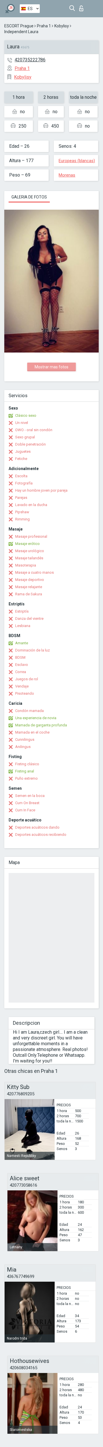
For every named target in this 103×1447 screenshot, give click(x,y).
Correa (20, 672)
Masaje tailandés (29, 558)
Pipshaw (22, 512)
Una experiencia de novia (35, 718)
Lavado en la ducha (31, 505)
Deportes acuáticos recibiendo (40, 834)
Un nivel (21, 423)
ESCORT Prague (18, 26)
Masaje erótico (27, 543)
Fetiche (21, 459)
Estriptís (22, 611)
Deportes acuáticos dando (37, 827)
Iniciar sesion (82, 6)
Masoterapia (25, 565)
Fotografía (24, 483)
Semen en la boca (30, 795)
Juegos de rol (26, 679)
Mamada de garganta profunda (41, 725)
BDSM (20, 657)
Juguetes (23, 451)
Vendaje (22, 686)
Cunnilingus (24, 739)
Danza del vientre (29, 618)
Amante (21, 643)
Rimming (22, 519)
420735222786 (30, 59)
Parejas (21, 497)
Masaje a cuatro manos (34, 572)
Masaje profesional (31, 536)
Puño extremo (26, 778)
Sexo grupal (25, 437)
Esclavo (21, 664)
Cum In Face (25, 810)
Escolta (21, 476)
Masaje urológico (29, 551)
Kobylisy (61, 26)
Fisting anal (24, 771)
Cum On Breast (27, 803)
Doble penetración (30, 444)
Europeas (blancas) (77, 160)
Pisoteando (24, 693)
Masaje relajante (28, 587)
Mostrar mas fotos (51, 367)
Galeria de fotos (29, 197)
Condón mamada (29, 711)
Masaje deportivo (29, 579)
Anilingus (23, 747)
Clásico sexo (25, 415)
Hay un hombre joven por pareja (41, 490)
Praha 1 (44, 26)
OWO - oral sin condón (33, 430)
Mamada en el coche (32, 732)
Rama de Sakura (28, 594)
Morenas (67, 175)
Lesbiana (22, 626)
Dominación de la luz (32, 650)
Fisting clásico (27, 764)
